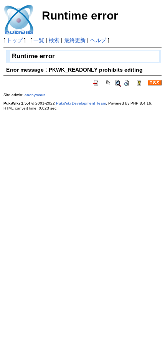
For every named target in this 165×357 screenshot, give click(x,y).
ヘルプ (98, 40)
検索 (54, 40)
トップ (15, 40)
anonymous (35, 95)
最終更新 (75, 40)
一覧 (38, 40)
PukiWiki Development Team (81, 103)
